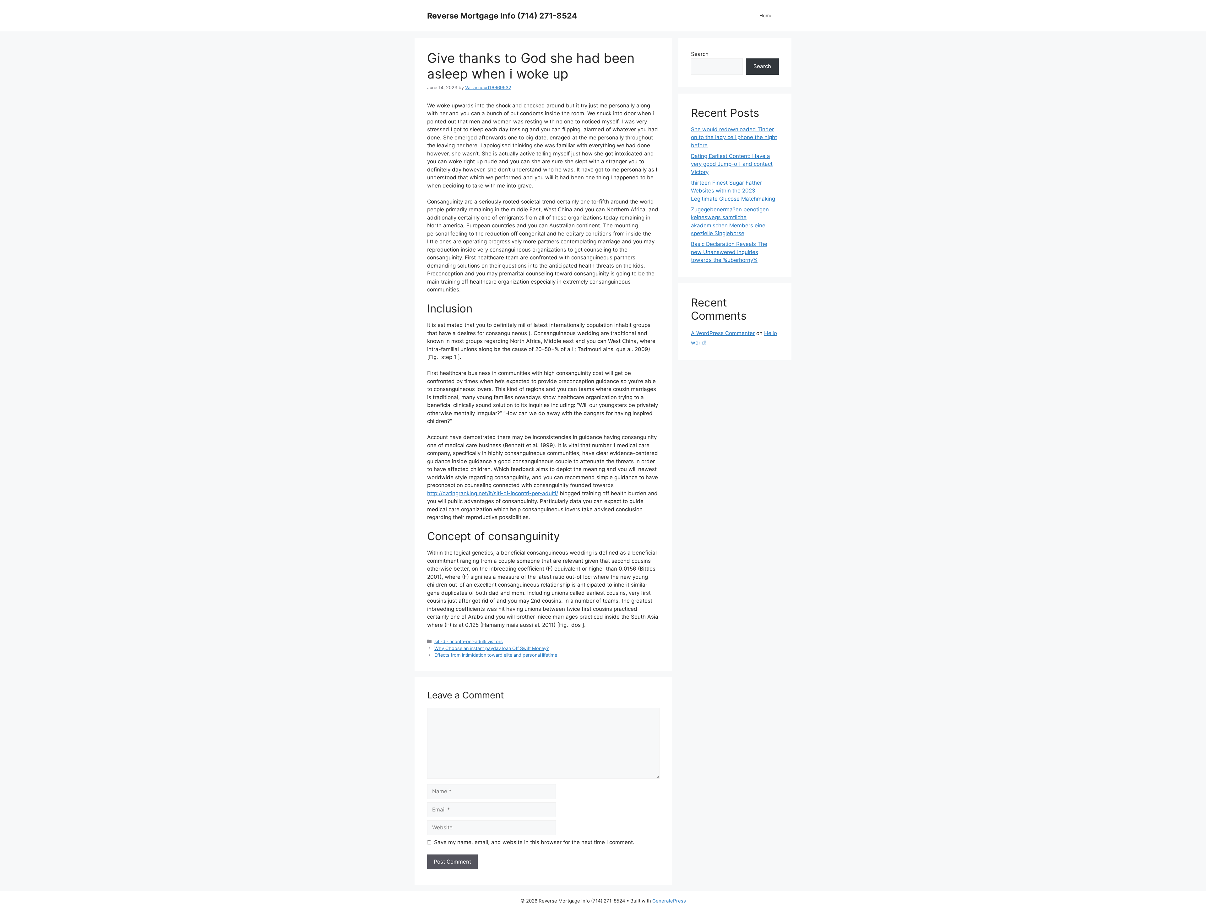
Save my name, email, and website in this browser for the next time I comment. (534, 842)
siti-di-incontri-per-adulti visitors (468, 641)
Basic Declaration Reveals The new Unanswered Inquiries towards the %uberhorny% (729, 252)
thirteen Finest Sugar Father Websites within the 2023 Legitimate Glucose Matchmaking (733, 191)
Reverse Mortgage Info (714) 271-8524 (502, 15)
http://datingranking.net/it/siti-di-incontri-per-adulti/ (492, 493)
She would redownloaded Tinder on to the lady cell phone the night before (734, 137)
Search (700, 54)
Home (766, 16)
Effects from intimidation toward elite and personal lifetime (495, 655)
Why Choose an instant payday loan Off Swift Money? (491, 648)
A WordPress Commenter (723, 333)
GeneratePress (669, 901)
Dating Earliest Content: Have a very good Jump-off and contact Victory (732, 164)
